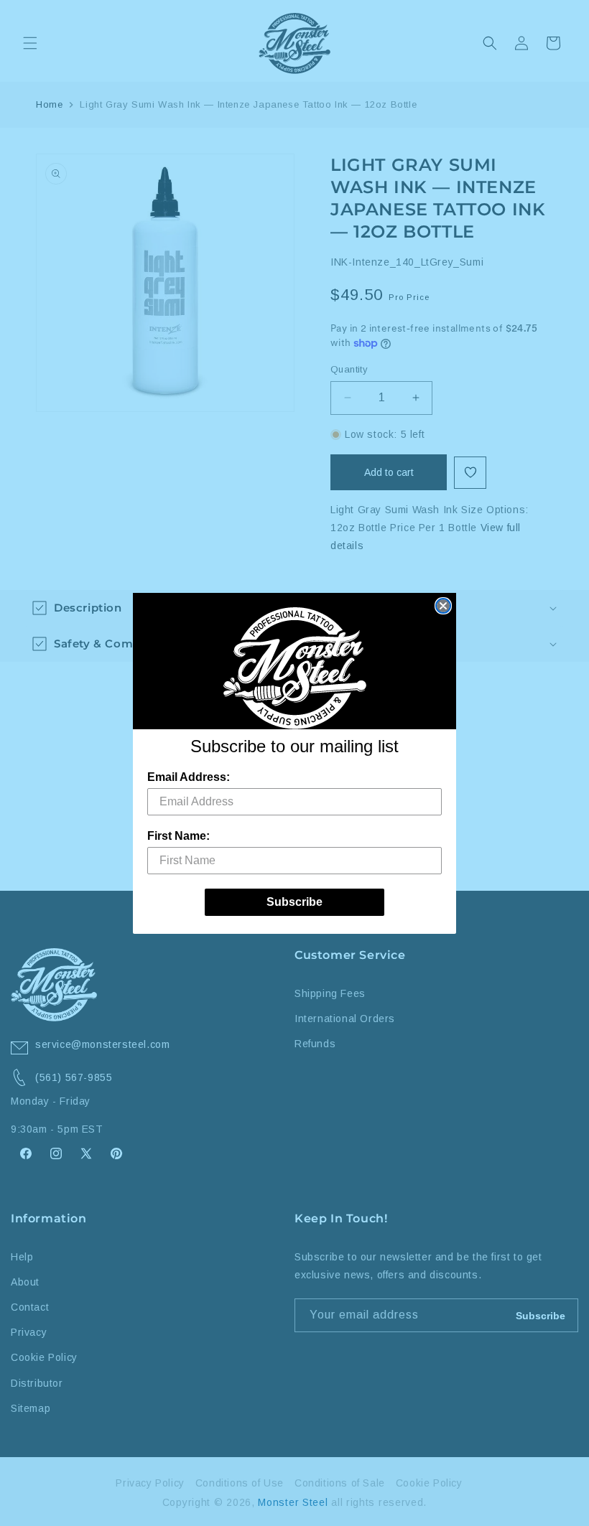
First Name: (178, 836)
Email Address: (188, 777)
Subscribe (294, 902)
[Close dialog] (443, 606)
